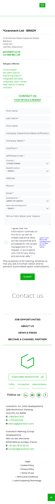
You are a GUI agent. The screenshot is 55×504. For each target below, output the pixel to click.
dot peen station (11, 73)
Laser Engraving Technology (27, 481)
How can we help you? (16, 205)
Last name (11, 118)
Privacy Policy (27, 469)
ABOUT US (27, 326)
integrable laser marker (15, 82)
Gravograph (39, 385)
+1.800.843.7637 (16, 417)
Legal (27, 462)
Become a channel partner (27, 339)
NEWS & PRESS (27, 333)
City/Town (11, 148)
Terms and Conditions (27, 477)
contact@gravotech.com (21, 449)
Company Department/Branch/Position (27, 133)
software (7, 88)
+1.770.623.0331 (15, 420)
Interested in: (12, 198)
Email (9, 193)
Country (9, 160)
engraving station (12, 76)
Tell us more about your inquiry (23, 216)
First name (12, 111)
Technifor (23, 385)
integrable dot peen (13, 79)
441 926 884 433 (11, 55)
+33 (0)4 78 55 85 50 (18, 446)
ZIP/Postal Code (14, 156)
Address (10, 178)
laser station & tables (13, 85)
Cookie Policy (27, 465)
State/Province (13, 168)
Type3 (12, 385)
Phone (9, 186)
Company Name (14, 141)
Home (6, 20)
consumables (10, 70)
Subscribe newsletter (25, 377)
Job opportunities (27, 319)
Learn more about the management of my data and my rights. (45, 242)
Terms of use (27, 473)
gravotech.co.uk (11, 52)
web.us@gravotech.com (21, 424)
